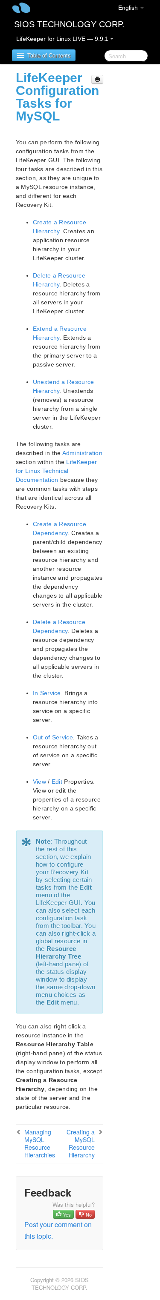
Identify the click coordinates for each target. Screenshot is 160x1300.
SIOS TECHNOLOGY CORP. (69, 24)
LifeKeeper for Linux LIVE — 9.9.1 (63, 38)
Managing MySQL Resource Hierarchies (39, 1143)
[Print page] (97, 79)
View (39, 781)
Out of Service (53, 737)
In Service (47, 693)
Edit (57, 781)
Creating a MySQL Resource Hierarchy (81, 1143)
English (129, 7)
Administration (82, 453)
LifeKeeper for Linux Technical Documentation (56, 470)
